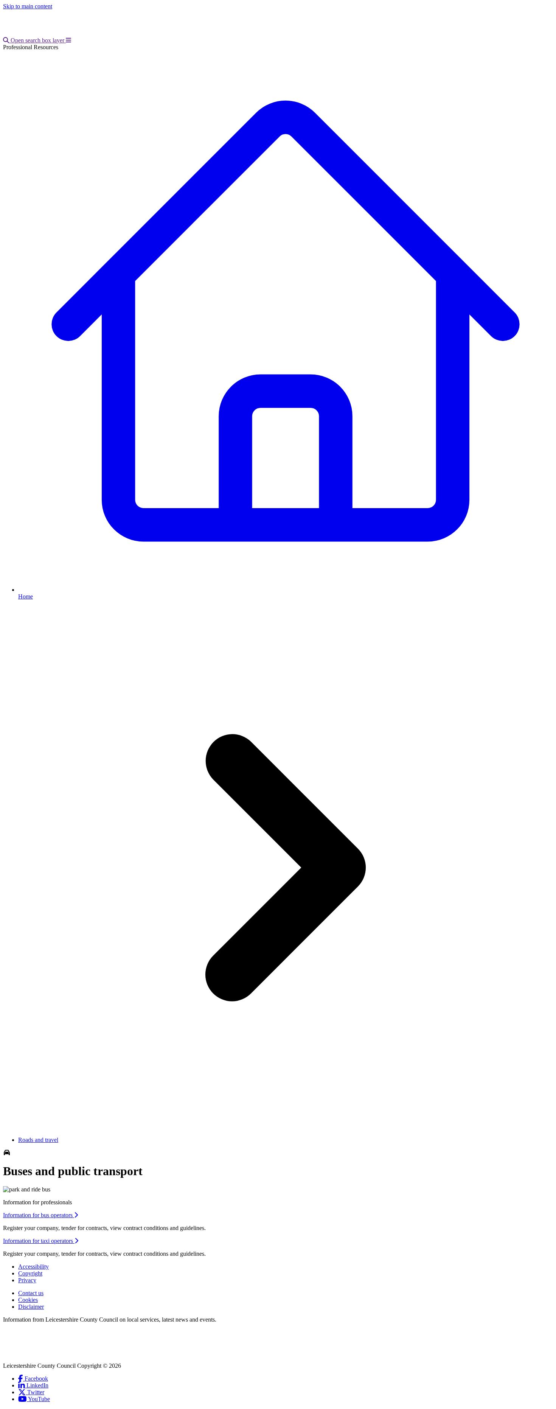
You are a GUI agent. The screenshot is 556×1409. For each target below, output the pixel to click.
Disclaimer (31, 1306)
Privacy (27, 1280)
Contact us (30, 1293)
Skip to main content (27, 6)
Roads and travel (38, 1140)
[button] (34, 40)
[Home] (53, 33)
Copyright (30, 1273)
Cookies (28, 1300)
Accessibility (33, 1266)
